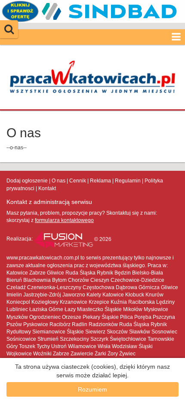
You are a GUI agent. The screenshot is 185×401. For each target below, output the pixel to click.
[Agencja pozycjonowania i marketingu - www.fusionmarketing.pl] (64, 239)
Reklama (100, 181)
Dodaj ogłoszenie (27, 181)
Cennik (77, 181)
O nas (58, 181)
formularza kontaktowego (64, 220)
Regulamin (128, 181)
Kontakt (47, 188)
